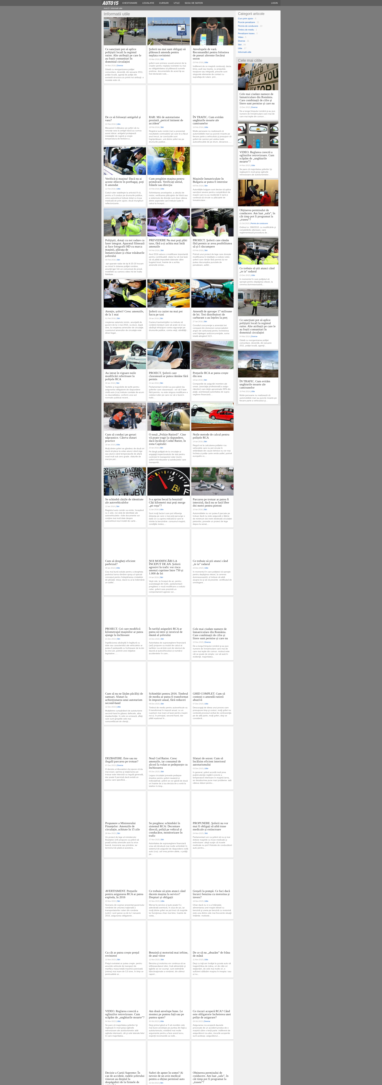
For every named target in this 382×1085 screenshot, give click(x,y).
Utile (206, 62)
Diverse (120, 66)
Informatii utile (244, 52)
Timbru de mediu (246, 29)
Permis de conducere (248, 26)
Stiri (162, 59)
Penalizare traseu (246, 33)
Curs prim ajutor (245, 18)
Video (240, 37)
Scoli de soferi (194, 3)
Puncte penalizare (246, 22)
